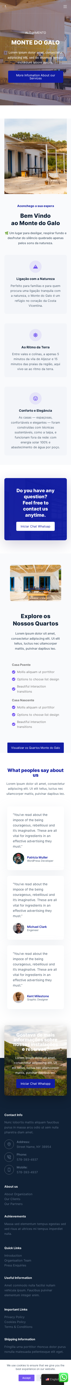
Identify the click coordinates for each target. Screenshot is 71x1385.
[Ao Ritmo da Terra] (35, 335)
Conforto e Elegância (35, 410)
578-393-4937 (27, 1159)
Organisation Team (17, 1260)
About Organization (18, 1194)
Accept (26, 1377)
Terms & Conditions (18, 1327)
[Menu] (65, 6)
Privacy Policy (14, 1317)
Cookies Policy (15, 1322)
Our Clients (12, 1199)
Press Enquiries (15, 1265)
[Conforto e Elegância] (35, 398)
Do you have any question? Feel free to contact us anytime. (35, 503)
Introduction (13, 1255)
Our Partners (13, 1204)
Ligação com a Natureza (35, 279)
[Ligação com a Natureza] (35, 267)
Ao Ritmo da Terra (35, 347)
